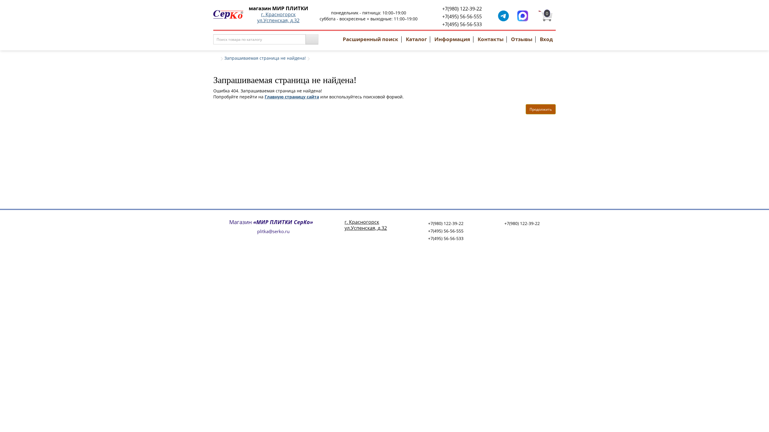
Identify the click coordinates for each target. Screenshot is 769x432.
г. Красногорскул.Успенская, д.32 (278, 17)
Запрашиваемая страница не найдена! (265, 58)
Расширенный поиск (370, 39)
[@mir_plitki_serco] (503, 15)
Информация (452, 39)
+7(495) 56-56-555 (462, 16)
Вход (546, 39)
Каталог (416, 39)
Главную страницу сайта (292, 97)
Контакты (490, 39)
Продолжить (541, 109)
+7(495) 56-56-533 (462, 24)
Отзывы (521, 39)
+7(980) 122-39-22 (462, 8)
